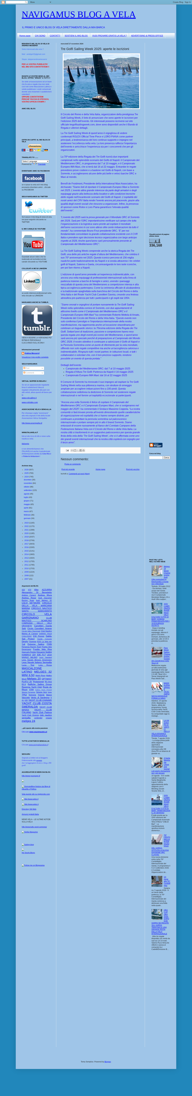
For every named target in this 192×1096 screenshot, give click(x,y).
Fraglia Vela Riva (42, 649)
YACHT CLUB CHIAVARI (40, 700)
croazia (49, 718)
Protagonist (38, 681)
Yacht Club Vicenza (30, 715)
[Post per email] (67, 450)
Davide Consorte (44, 639)
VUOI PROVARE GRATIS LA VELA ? (109, 35)
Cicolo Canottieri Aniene (39, 628)
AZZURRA (47, 589)
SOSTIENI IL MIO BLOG (76, 35)
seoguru (39, 760)
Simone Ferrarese (28, 692)
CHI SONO (40, 35)
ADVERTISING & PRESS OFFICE (147, 35)
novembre (28, 483)
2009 (26, 572)
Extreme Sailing (36, 644)
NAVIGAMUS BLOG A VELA (79, 14)
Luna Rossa (45, 665)
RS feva (48, 682)
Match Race (41, 676)
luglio (26, 497)
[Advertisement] (158, 88)
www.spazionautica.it (38, 732)
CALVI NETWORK (31, 603)
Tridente (41, 695)
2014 (26, 554)
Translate (42, 164)
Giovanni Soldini (44, 652)
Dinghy (25, 641)
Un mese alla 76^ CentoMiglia (167, 881)
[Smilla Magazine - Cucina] (30, 832)
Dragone (32, 642)
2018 (26, 540)
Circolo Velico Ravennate (31, 631)
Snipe (50, 692)
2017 (26, 544)
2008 (26, 576)
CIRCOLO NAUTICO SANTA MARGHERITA (37, 609)
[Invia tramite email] (72, 450)
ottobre (27, 487)
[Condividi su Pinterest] (83, 450)
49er (36, 589)
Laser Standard (45, 657)
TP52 (24, 695)
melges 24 (28, 721)
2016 (26, 547)
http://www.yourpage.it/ (31, 776)
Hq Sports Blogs (28, 853)
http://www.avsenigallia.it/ (32, 423)
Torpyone (32, 695)
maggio (27, 504)
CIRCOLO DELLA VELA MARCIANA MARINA (37, 605)
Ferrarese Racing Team (31, 647)
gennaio (27, 518)
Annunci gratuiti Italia (30, 814)
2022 (26, 526)
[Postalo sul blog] (75, 450)
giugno (27, 501)
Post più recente (68, 469)
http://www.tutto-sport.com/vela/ (34, 827)
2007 (26, 579)
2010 (26, 568)
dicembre (28, 480)
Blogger (108, 1062)
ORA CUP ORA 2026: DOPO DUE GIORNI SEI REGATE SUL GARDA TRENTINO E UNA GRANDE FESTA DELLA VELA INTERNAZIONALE (160, 922)
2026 (26, 470)
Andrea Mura (45, 595)
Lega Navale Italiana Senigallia (37, 662)
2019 (26, 537)
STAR (31, 690)
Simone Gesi (41, 692)
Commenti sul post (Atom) (79, 474)
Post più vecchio (133, 469)
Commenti (29, 373)
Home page (24, 35)
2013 (26, 558)
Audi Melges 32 (44, 600)
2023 (26, 523)
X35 (26, 700)
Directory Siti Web (29, 809)
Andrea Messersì (32, 353)
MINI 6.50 (28, 675)
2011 (26, 565)
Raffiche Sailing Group (40, 684)
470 (29, 590)
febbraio (27, 515)
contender (38, 718)
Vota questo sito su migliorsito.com (36, 794)
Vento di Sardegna (40, 697)
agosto (27, 494)
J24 (34, 654)
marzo (26, 511)
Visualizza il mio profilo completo (35, 357)
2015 (26, 551)
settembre (28, 490)
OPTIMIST (47, 679)
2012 (26, 561)
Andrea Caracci (29, 595)
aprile (26, 508)
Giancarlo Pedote (29, 652)
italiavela (25, 444)
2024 (26, 477)
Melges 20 (34, 678)
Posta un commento (72, 464)
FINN (49, 644)
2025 (26, 473)
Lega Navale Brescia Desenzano (37, 660)
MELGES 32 (43, 671)
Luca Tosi (28, 665)
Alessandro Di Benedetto (37, 592)
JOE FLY (41, 654)
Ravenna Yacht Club (32, 687)
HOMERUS (26, 655)
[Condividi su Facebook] (80, 450)
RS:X (24, 684)
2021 (26, 530)
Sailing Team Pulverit (43, 690)
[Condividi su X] (77, 450)
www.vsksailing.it (29, 398)
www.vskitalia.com (30, 402)
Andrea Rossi (29, 598)
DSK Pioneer (39, 636)
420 (23, 590)
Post (27, 368)
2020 (26, 533)
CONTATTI (55, 35)
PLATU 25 (27, 681)
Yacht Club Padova (42, 712)
